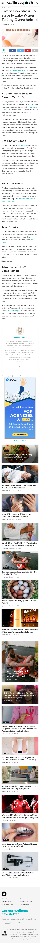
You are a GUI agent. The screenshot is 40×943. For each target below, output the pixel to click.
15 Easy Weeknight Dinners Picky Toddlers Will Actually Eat (18, 673)
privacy (7, 923)
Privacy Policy (24, 904)
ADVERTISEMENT (20, 440)
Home (3, 7)
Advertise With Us (26, 901)
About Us (5, 899)
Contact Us (24, 899)
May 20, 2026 (14, 878)
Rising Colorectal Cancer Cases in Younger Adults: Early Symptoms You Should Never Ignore (20, 695)
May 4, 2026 (14, 849)
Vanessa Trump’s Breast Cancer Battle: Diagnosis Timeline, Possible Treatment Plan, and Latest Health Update (19, 728)
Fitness (6, 481)
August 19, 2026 (15, 490)
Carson (7, 459)
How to (9, 7)
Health (5, 510)
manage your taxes (18, 70)
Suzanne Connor (8, 24)
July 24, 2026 (14, 577)
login (8, 376)
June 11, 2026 (14, 733)
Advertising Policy (8, 904)
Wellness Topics (7, 901)
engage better (23, 145)
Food (6, 451)
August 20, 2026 (17, 459)
